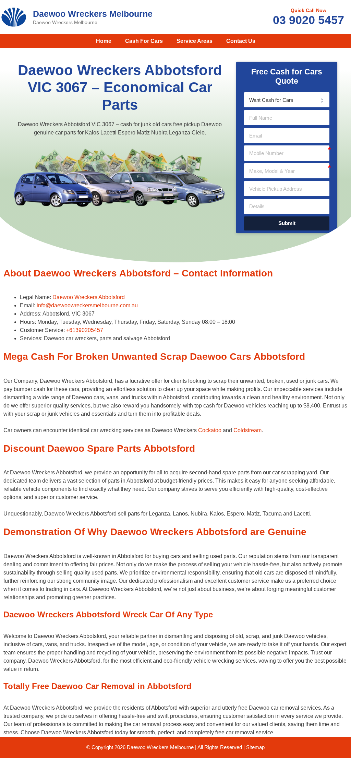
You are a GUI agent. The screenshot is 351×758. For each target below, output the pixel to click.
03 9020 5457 (308, 19)
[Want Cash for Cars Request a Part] (286, 99)
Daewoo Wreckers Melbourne (93, 14)
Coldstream (247, 430)
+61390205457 (84, 330)
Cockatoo (209, 430)
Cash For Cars (144, 41)
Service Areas (195, 41)
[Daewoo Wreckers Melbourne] (13, 17)
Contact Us (240, 41)
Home (103, 41)
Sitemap (255, 747)
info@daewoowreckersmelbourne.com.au (87, 305)
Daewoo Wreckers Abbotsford (88, 297)
